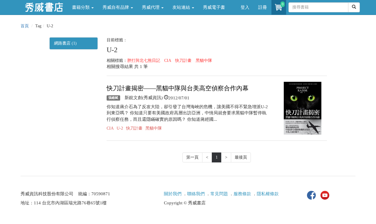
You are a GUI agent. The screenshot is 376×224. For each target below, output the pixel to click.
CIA (167, 60)
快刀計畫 (183, 60)
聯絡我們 (196, 193)
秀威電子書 (214, 7)
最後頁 (241, 157)
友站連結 (181, 7)
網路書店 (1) (65, 43)
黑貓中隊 (204, 60)
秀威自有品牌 (116, 7)
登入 (245, 7)
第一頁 (192, 157)
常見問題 (219, 193)
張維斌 (113, 98)
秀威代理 (151, 7)
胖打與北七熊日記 (143, 60)
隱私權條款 (268, 193)
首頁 (25, 26)
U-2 (120, 128)
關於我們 (173, 193)
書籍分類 (81, 7)
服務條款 (242, 193)
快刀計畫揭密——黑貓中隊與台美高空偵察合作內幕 (178, 88)
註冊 (262, 7)
